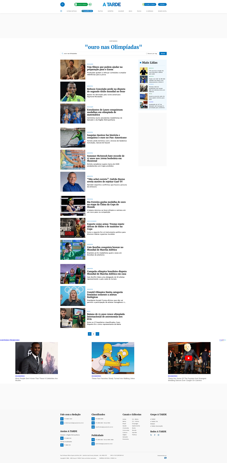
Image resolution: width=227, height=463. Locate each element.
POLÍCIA (139, 11)
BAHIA (130, 11)
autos (124, 419)
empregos (135, 423)
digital (124, 434)
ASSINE (162, 4)
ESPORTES (110, 11)
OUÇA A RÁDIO (82, 4)
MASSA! (152, 423)
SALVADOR (121, 11)
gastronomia (136, 426)
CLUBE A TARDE (150, 4)
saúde (124, 426)
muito (134, 428)
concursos (126, 430)
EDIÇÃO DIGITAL (162, 11)
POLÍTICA (100, 11)
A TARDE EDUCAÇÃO (156, 426)
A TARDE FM (154, 421)
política (134, 434)
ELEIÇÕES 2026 (88, 11)
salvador (125, 437)
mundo (134, 430)
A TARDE (152, 419)
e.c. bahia (135, 419)
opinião (134, 432)
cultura (125, 432)
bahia (124, 421)
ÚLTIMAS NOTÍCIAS (72, 11)
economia (126, 439)
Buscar (163, 53)
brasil (124, 423)
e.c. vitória (135, 421)
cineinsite (126, 428)
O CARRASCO (149, 11)
